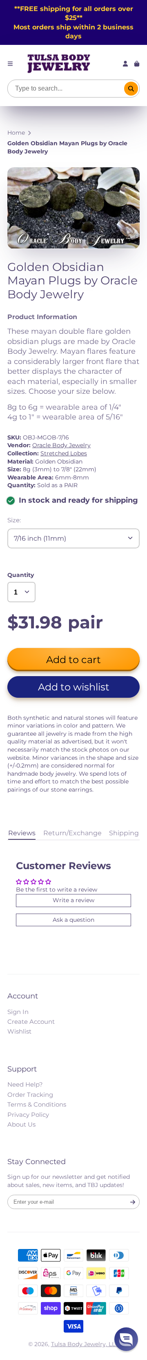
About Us (21, 1124)
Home (16, 132)
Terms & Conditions (36, 1104)
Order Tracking (30, 1094)
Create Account (31, 1021)
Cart (137, 64)
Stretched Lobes (63, 453)
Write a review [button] (73, 900)
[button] (73, 687)
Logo (58, 63)
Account (125, 64)
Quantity (20, 575)
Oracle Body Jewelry (61, 445)
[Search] (131, 88)
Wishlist (19, 1031)
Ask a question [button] (73, 919)
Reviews (22, 833)
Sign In (18, 1012)
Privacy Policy (28, 1114)
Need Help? (25, 1084)
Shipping (124, 833)
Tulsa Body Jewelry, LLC (85, 1344)
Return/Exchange (72, 833)
